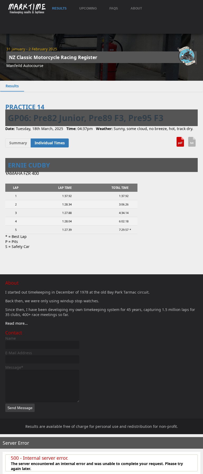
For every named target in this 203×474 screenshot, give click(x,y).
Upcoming (88, 8)
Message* (14, 367)
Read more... (16, 323)
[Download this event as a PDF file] (180, 144)
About (136, 8)
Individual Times (50, 142)
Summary (18, 142)
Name (10, 338)
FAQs (113, 8)
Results (59, 8)
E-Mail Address (18, 352)
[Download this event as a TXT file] (192, 144)
